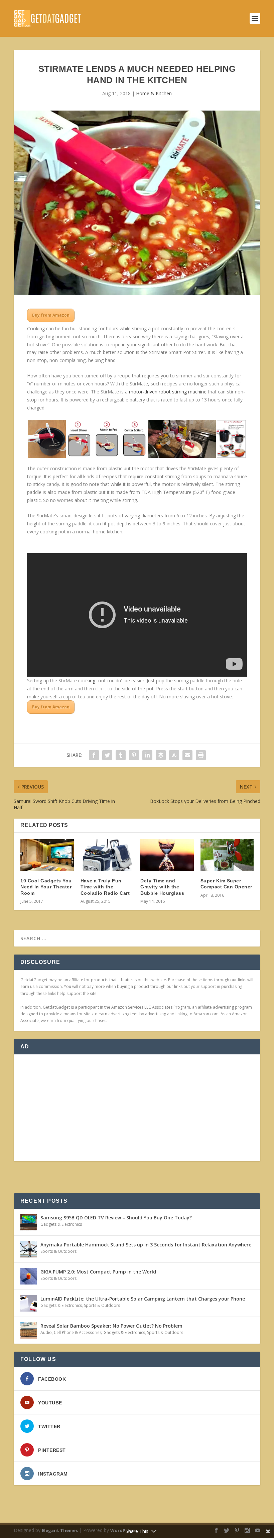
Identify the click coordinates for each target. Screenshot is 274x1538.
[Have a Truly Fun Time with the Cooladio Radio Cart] (107, 855)
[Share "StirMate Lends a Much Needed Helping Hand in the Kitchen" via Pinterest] (134, 755)
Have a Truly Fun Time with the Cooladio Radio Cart (105, 886)
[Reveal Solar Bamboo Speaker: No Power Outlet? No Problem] (28, 1330)
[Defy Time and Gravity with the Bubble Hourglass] (167, 855)
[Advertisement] (137, 1108)
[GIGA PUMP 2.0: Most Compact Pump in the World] (28, 1276)
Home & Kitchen (154, 93)
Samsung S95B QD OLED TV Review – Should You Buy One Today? (116, 1217)
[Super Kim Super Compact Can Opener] (227, 855)
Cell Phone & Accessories (78, 1332)
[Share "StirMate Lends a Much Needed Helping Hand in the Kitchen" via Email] (187, 755)
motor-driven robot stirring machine (168, 391)
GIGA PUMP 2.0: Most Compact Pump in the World (98, 1271)
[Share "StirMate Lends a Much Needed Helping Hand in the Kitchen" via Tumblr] (120, 755)
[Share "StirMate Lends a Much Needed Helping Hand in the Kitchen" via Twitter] (107, 755)
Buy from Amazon (51, 315)
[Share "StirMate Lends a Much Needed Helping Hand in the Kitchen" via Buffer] (160, 755)
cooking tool (91, 680)
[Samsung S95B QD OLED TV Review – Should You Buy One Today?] (28, 1222)
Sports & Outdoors (58, 1251)
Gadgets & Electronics (61, 1224)
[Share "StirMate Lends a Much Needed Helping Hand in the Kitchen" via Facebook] (94, 755)
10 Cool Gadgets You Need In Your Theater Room (46, 886)
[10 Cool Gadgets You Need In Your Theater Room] (47, 855)
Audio (46, 1332)
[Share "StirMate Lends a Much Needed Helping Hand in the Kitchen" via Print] (201, 755)
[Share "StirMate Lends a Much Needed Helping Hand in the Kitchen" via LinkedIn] (147, 755)
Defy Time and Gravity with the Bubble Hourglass (162, 886)
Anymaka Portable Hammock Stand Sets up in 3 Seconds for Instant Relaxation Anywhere (145, 1244)
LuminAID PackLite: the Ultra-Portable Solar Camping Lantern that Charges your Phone (142, 1299)
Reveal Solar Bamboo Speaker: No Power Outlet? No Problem (111, 1326)
